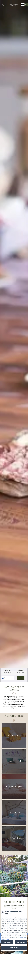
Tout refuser (7, 942)
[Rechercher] (20, 678)
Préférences (14, 947)
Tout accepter (21, 942)
